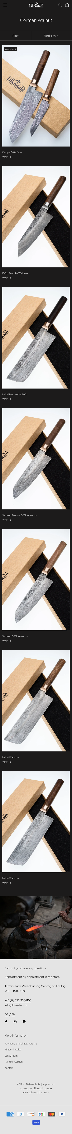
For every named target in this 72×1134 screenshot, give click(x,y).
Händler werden (14, 1061)
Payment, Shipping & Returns (21, 1043)
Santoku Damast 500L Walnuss (19, 515)
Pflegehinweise (13, 1049)
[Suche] (60, 5)
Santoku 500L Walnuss (15, 636)
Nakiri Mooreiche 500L (14, 394)
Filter (15, 36)
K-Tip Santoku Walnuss (15, 273)
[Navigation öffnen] (5, 4)
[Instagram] (15, 1021)
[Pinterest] (24, 1021)
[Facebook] (6, 1021)
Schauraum (11, 1055)
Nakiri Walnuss (10, 757)
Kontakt (9, 1068)
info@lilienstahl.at (16, 1005)
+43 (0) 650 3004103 (18, 1000)
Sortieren (50, 36)
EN (13, 1014)
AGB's (20, 1084)
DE (6, 1014)
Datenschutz (33, 1084)
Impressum (49, 1084)
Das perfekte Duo (12, 152)
